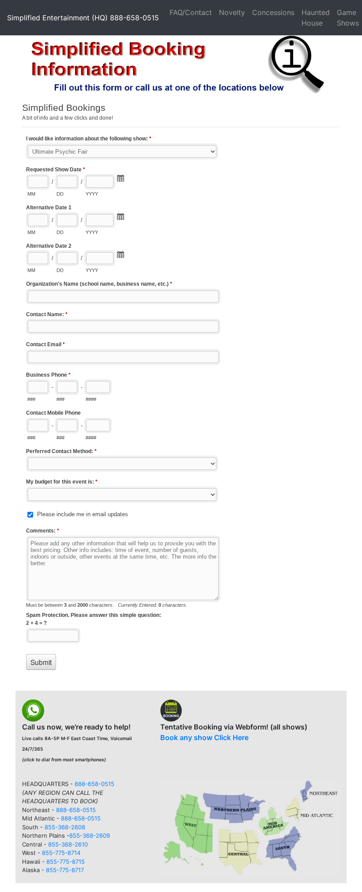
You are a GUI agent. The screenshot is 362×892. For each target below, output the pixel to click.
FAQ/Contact (191, 12)
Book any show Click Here (204, 737)
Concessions (273, 12)
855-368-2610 (68, 844)
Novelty (232, 12)
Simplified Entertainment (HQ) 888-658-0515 (83, 17)
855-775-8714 (61, 852)
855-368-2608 (65, 827)
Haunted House (316, 17)
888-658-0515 (94, 783)
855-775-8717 (65, 869)
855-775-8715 (65, 861)
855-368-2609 (89, 835)
